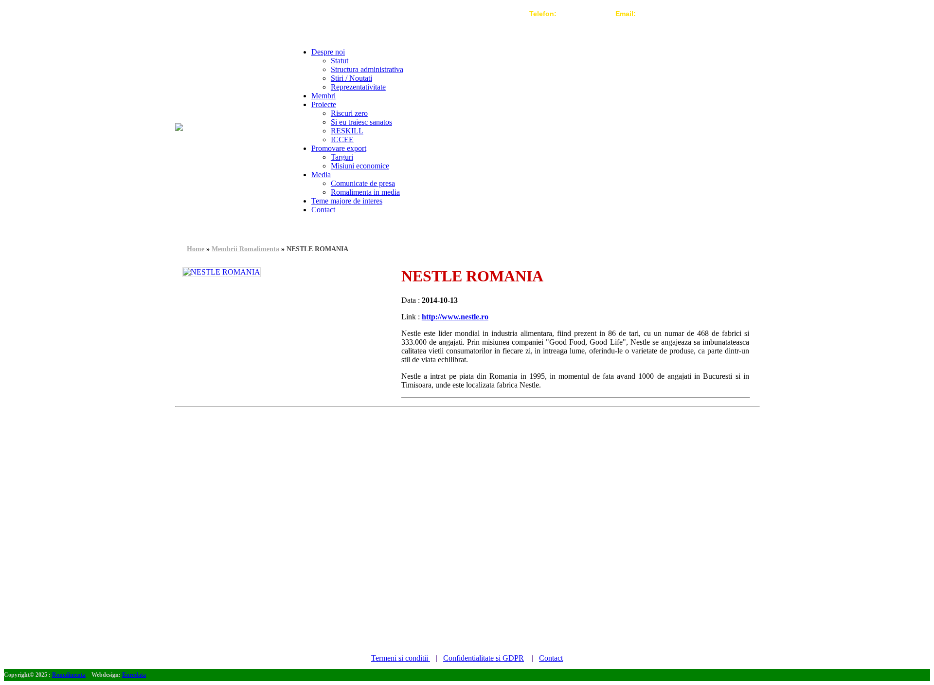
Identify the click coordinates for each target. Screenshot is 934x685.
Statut (339, 60)
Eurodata (134, 674)
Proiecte (323, 104)
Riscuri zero (349, 113)
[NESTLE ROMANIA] (221, 272)
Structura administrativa (367, 69)
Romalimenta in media (365, 192)
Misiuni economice (360, 166)
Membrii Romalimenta (245, 249)
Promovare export (338, 148)
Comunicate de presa (363, 183)
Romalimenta (69, 674)
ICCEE (342, 139)
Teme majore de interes (346, 201)
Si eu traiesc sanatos (361, 122)
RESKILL (347, 131)
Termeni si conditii (400, 658)
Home (195, 249)
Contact (323, 209)
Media (321, 174)
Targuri (342, 157)
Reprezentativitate (358, 87)
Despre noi (328, 52)
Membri (323, 96)
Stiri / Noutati (351, 78)
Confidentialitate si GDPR (483, 658)
